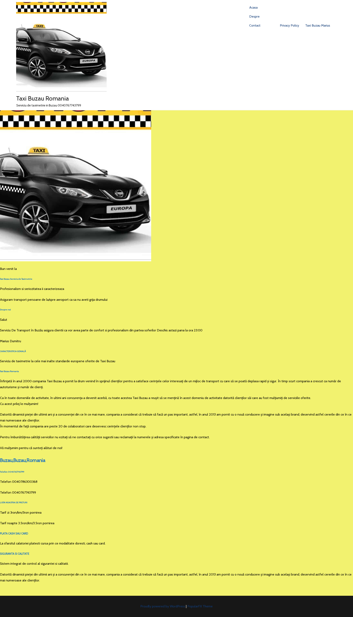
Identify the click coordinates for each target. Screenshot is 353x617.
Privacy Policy (289, 25)
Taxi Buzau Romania (42, 98)
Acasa (253, 7)
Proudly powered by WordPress (163, 606)
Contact (254, 25)
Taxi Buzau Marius (317, 25)
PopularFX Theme (200, 606)
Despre (254, 16)
